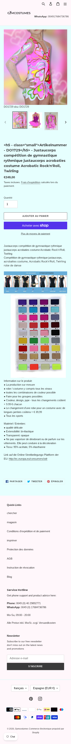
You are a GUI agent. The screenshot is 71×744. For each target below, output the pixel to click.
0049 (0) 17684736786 (33, 607)
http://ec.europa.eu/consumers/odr (28, 458)
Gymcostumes (21, 729)
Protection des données (20, 549)
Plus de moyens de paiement (35, 233)
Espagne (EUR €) (44, 688)
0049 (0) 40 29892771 (28, 603)
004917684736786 (58, 16)
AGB (9, 558)
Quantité (8, 197)
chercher (12, 513)
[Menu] (65, 3)
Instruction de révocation (20, 567)
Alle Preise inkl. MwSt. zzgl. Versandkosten (31, 622)
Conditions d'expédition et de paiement (28, 531)
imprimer (12, 540)
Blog (9, 576)
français (19, 688)
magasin (12, 522)
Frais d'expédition (30, 182)
